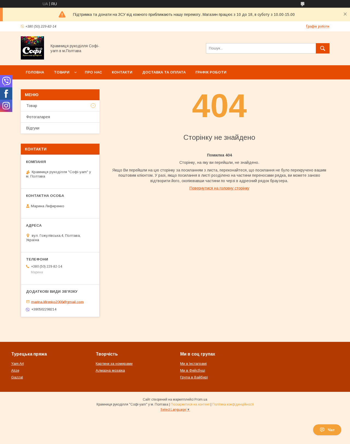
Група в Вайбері (194, 377)
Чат (331, 430)
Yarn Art (17, 364)
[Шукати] (322, 48)
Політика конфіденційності (233, 404)
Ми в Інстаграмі (193, 364)
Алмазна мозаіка (110, 370)
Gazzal (17, 377)
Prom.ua (200, 399)
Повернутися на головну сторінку (219, 188)
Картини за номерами (114, 364)
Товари (61, 72)
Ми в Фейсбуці (192, 370)
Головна (35, 72)
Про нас (93, 72)
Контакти (122, 72)
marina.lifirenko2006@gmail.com (57, 302)
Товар (31, 105)
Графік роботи (211, 72)
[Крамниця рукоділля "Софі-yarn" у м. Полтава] (32, 58)
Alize (15, 370)
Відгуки (32, 128)
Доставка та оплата (164, 72)
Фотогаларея (38, 117)
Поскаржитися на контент (190, 404)
